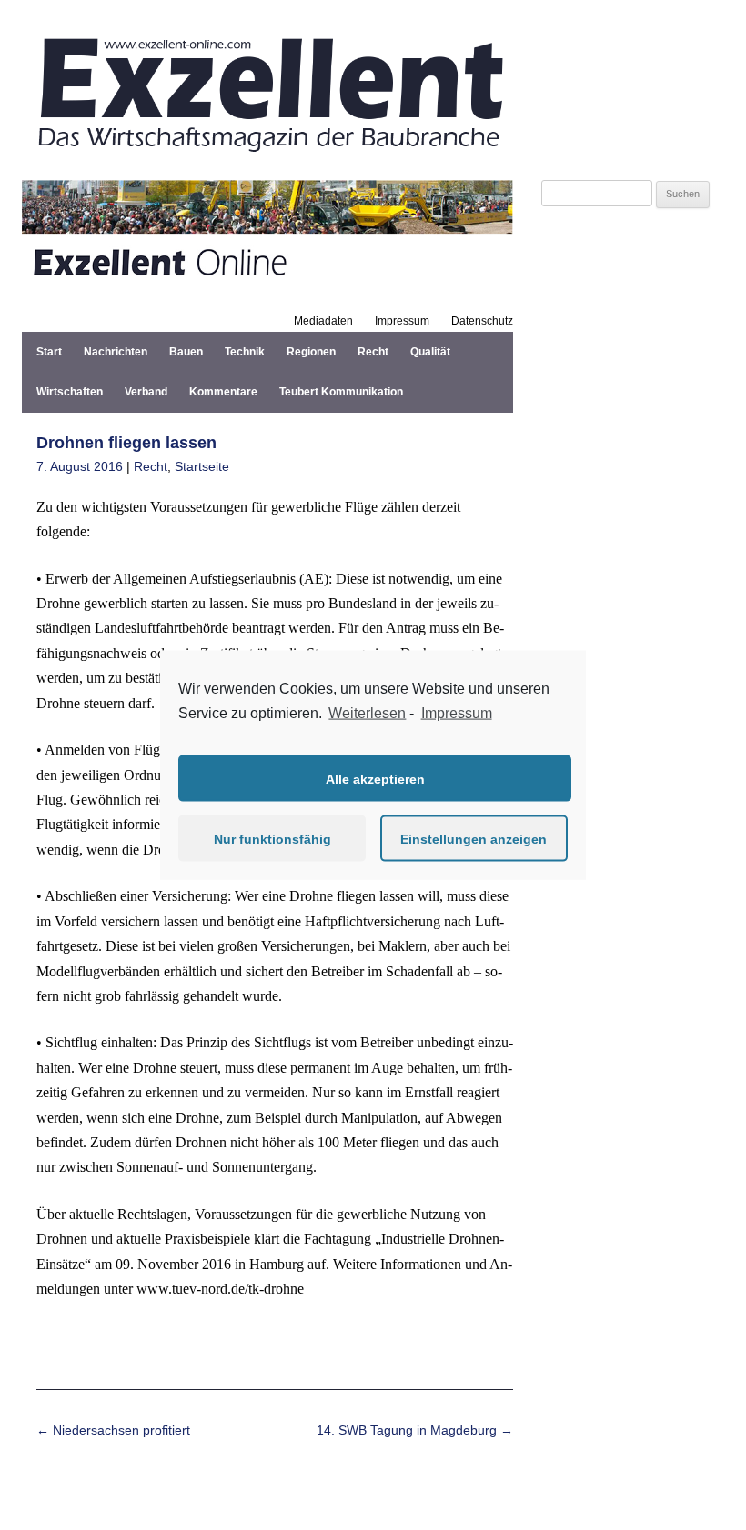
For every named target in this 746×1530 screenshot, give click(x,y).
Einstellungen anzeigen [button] (473, 838)
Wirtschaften (69, 391)
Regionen (311, 351)
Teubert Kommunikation (341, 391)
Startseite (202, 466)
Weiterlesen (367, 712)
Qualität (430, 351)
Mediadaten (323, 321)
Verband (146, 391)
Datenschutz (482, 321)
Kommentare (223, 391)
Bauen (186, 351)
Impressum (402, 321)
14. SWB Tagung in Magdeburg (415, 1430)
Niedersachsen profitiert (113, 1430)
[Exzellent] (267, 158)
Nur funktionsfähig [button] (272, 838)
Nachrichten (115, 351)
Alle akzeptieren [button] (375, 778)
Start (49, 351)
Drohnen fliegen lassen (126, 443)
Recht (373, 351)
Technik (245, 351)
